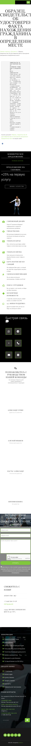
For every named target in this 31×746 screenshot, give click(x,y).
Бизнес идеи (8, 674)
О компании (8, 671)
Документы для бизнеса (12, 658)
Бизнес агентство (17, 186)
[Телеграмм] (9, 735)
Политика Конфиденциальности (15, 652)
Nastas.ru (21, 742)
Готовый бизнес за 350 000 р (13, 661)
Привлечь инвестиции (11, 639)
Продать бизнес (9, 680)
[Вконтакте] (5, 735)
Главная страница (5, 51)
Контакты (7, 684)
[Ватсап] (12, 735)
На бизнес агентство (17, 160)
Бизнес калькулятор (11, 655)
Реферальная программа (12, 687)
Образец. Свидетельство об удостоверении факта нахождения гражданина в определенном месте (14, 136)
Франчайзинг (8, 642)
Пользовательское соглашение (14, 649)
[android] (24, 735)
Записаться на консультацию (14, 645)
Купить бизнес (9, 677)
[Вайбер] (16, 735)
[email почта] (19, 735)
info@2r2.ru (8, 604)
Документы (14, 51)
